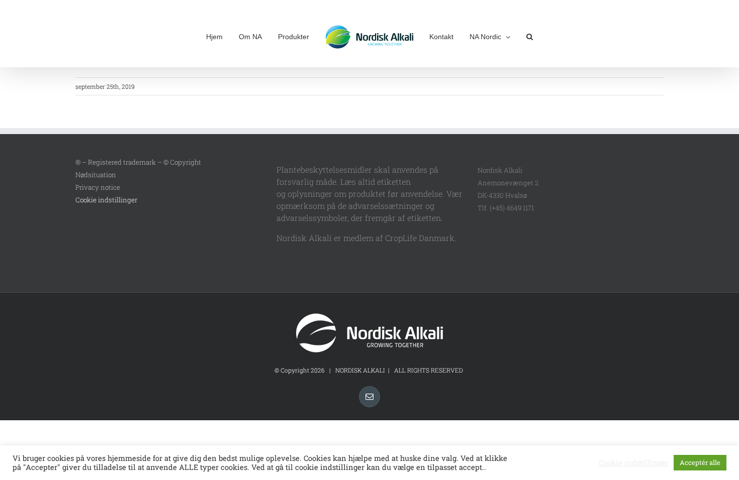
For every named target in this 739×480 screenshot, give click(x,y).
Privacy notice (97, 187)
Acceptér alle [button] (700, 462)
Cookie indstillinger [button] (106, 199)
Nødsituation (95, 174)
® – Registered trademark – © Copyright (138, 162)
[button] (513, 36)
